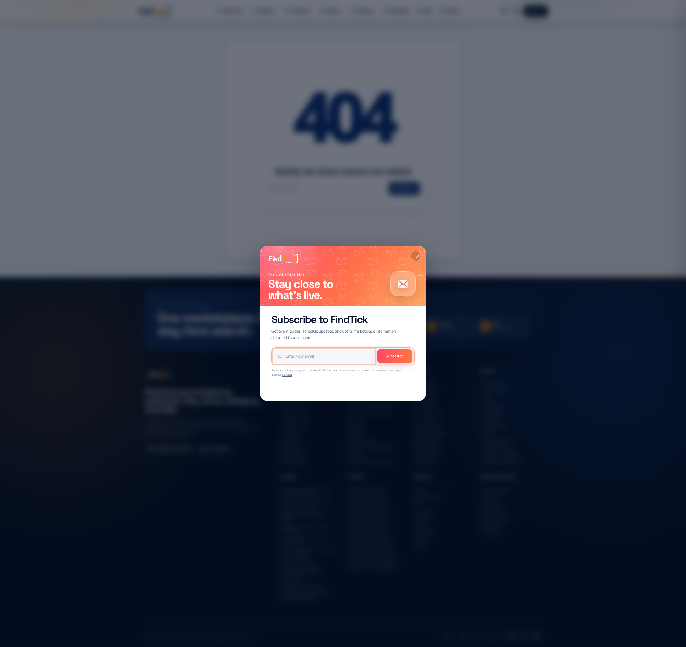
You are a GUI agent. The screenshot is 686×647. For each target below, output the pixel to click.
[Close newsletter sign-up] (416, 256)
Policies (287, 375)
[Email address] (324, 356)
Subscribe (395, 356)
